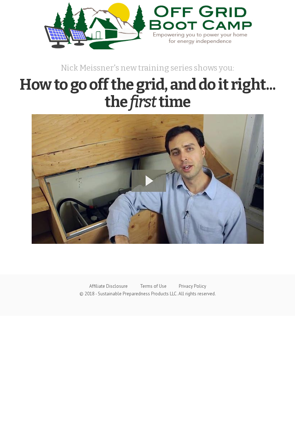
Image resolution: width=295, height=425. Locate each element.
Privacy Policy (192, 286)
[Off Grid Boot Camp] (147, 24)
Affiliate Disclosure (108, 286)
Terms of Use (153, 286)
